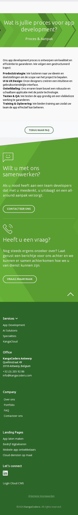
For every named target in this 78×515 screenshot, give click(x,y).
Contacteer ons (13, 416)
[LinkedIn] (5, 474)
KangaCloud (10, 341)
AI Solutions (10, 330)
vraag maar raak (20, 279)
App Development (14, 325)
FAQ (6, 410)
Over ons (9, 399)
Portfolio (9, 405)
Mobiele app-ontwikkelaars (19, 449)
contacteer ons (19, 208)
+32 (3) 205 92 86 (13, 371)
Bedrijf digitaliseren (14, 444)
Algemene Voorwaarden (41, 496)
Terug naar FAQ (39, 130)
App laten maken (13, 438)
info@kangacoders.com (17, 375)
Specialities (9, 336)
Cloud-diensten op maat (17, 455)
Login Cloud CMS (13, 483)
